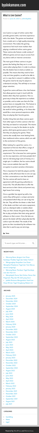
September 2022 (12, 368)
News (7, 233)
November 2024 (11, 301)
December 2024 (11, 298)
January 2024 (10, 327)
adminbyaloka (26, 18)
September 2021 (11, 399)
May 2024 (9, 316)
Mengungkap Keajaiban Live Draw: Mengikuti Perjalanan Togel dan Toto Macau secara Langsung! (19, 264)
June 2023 (9, 345)
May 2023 (9, 347)
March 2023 (10, 352)
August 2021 (10, 401)
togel (7, 422)
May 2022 (9, 378)
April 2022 (9, 381)
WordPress (17, 431)
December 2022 (11, 360)
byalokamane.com (14, 5)
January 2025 (10, 296)
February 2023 (11, 355)
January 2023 (10, 358)
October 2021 (10, 396)
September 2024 (12, 306)
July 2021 (9, 404)
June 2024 (9, 314)
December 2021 (11, 391)
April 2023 (9, 350)
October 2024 (11, 304)
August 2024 (10, 309)
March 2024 (10, 322)
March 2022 (10, 383)
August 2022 (10, 370)
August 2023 (10, 340)
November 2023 (11, 332)
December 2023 (11, 329)
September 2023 (12, 337)
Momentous (29, 431)
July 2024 (9, 311)
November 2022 (11, 363)
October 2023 (11, 334)
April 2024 (9, 319)
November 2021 (11, 394)
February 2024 (11, 324)
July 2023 (9, 342)
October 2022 (11, 365)
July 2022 (9, 373)
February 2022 (11, 386)
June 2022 (9, 376)
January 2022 (10, 388)
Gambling (9, 417)
